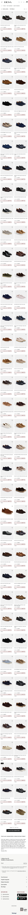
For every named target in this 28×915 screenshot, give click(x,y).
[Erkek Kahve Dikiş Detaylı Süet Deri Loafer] (20, 511)
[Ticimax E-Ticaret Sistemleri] (14, 913)
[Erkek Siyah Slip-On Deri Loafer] (20, 769)
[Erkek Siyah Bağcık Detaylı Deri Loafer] (7, 812)
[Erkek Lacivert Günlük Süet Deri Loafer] (7, 296)
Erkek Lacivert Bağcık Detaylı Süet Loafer (20, 647)
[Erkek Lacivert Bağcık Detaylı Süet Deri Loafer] (7, 683)
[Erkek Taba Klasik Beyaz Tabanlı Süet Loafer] (20, 425)
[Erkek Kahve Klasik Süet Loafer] (20, 82)
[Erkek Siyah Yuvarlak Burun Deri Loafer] (20, 790)
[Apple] (22, 895)
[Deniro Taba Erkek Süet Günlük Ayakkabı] (7, 511)
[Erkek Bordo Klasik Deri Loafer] (7, 17)
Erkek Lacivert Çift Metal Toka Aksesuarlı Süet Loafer (7, 455)
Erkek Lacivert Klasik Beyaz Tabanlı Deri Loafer (20, 326)
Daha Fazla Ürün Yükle (14, 830)
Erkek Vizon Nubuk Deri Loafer (19, 46)
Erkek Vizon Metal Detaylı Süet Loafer (6, 626)
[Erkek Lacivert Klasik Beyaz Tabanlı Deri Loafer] (20, 318)
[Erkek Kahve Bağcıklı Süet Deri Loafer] (20, 576)
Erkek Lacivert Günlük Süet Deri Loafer (6, 304)
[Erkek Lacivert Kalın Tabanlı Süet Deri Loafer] (7, 468)
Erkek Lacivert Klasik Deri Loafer (5, 68)
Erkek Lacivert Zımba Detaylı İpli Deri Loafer (19, 154)
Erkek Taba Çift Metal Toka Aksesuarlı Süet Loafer (7, 412)
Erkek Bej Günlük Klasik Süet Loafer (19, 304)
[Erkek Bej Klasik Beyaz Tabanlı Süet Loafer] (20, 447)
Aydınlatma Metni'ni (21, 870)
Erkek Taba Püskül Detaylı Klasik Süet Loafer (6, 369)
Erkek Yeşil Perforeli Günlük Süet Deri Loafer (6, 283)
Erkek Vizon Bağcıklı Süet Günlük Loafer (20, 819)
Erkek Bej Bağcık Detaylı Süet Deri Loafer (20, 669)
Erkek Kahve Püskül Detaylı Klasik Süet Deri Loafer (20, 755)
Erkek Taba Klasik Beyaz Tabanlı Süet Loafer (19, 433)
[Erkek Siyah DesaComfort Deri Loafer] (20, 683)
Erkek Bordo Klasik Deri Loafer (5, 25)
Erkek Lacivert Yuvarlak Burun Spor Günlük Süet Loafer (7, 154)
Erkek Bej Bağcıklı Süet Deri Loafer (6, 132)
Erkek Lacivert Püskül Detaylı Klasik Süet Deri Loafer (7, 326)
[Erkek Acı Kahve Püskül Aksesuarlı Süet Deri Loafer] (7, 597)
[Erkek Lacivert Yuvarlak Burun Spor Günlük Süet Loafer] (7, 146)
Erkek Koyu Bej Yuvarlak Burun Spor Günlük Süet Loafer (19, 605)
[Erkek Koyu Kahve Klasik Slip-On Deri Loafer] (20, 17)
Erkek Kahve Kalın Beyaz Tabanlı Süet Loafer (20, 283)
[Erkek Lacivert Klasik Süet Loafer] (7, 576)
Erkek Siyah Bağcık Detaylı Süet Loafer (6, 647)
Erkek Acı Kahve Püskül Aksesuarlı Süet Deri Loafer (6, 605)
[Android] (22, 898)
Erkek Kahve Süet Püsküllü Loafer (19, 497)
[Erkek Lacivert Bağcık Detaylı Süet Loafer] (20, 640)
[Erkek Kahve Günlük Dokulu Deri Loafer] (7, 382)
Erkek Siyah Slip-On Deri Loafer (19, 776)
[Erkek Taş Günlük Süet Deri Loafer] (7, 232)
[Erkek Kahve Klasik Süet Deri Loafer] (20, 404)
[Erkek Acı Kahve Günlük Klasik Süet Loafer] (7, 769)
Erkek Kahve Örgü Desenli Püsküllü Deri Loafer (7, 197)
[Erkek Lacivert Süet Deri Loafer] (7, 790)
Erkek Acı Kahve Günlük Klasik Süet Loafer (7, 776)
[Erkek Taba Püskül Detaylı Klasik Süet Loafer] (7, 361)
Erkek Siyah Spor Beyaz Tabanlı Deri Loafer (7, 46)
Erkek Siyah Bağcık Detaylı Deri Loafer (6, 819)
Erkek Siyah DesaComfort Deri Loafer (20, 690)
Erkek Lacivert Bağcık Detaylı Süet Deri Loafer (6, 691)
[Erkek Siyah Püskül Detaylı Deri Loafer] (20, 382)
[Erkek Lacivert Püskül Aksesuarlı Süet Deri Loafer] (20, 125)
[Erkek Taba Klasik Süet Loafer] (7, 82)
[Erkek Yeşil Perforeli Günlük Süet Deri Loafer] (7, 275)
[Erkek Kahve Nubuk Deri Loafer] (7, 554)
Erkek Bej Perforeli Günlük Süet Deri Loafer (7, 755)
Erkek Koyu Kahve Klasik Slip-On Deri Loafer (20, 25)
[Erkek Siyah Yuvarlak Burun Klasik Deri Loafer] (20, 618)
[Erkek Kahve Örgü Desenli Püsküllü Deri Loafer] (7, 189)
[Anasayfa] (2, 5)
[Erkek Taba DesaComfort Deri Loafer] (20, 253)
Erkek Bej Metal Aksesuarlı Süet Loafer (6, 497)
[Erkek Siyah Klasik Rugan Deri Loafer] (7, 253)
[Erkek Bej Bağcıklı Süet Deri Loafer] (7, 125)
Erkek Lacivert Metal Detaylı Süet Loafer (7, 175)
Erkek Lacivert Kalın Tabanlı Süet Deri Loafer (6, 476)
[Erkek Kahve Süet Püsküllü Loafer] (20, 490)
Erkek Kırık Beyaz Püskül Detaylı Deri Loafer (6, 433)
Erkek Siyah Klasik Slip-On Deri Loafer (6, 540)
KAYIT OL (25, 863)
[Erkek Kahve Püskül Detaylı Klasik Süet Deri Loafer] (20, 747)
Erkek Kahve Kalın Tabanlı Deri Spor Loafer (20, 218)
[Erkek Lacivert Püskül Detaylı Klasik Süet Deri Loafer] (7, 318)
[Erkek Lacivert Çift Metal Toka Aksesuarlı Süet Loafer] (7, 447)
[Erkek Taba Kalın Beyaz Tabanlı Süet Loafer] (20, 232)
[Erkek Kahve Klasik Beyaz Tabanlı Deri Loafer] (7, 726)
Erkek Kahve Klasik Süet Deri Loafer (19, 411)
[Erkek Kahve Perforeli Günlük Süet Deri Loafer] (20, 704)
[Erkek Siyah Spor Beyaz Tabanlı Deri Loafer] (7, 39)
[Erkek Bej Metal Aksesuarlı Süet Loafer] (7, 490)
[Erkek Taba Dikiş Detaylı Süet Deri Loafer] (20, 554)
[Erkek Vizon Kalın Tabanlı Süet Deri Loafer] (20, 468)
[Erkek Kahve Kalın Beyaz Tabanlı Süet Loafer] (20, 275)
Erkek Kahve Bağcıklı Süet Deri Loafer (20, 583)
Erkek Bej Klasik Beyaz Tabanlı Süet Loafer (20, 454)
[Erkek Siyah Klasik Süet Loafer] (7, 103)
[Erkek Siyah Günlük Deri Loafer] (20, 533)
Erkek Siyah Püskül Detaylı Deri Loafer (20, 390)
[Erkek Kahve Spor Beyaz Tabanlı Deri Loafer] (20, 60)
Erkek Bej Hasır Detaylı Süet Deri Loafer (20, 347)
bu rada (11, 867)
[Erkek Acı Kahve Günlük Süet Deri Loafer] (20, 726)
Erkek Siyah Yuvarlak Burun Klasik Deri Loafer (20, 627)
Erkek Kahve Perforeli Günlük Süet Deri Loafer (20, 712)
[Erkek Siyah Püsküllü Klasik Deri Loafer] (20, 189)
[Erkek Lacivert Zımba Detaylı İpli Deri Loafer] (20, 146)
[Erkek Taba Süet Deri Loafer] (7, 339)
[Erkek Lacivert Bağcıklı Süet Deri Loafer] (20, 103)
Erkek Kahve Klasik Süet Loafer (19, 89)
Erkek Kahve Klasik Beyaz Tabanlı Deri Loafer (6, 734)
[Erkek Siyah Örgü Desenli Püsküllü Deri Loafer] (20, 168)
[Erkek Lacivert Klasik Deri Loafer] (7, 60)
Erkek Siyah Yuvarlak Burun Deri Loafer (20, 798)
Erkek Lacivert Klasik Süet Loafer (5, 583)
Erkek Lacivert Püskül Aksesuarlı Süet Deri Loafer (20, 133)
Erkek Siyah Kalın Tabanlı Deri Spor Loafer (7, 218)
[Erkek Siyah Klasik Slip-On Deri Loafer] (7, 533)
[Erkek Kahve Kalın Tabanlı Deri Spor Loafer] (20, 211)
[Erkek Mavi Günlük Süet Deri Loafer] (7, 661)
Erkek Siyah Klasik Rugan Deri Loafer (6, 261)
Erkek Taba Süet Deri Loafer (5, 347)
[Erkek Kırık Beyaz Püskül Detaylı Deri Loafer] (7, 425)
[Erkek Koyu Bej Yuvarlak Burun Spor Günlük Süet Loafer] (20, 597)
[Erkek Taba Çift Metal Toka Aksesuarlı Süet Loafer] (7, 404)
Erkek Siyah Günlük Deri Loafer (19, 540)
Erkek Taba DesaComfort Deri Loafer (20, 261)
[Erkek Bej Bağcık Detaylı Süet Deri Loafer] (20, 661)
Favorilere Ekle (12, 12)
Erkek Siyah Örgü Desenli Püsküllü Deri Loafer (20, 176)
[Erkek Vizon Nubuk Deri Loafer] (20, 39)
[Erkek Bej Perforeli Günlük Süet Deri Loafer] (7, 747)
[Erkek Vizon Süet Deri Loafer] (20, 361)
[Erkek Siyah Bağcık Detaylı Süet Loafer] (7, 640)
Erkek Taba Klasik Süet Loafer (5, 89)
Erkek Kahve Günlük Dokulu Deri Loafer (7, 390)
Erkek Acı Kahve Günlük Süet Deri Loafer (20, 733)
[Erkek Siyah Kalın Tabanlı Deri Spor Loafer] (7, 211)
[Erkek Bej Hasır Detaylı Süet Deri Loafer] (20, 339)
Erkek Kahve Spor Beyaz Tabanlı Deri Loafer (19, 68)
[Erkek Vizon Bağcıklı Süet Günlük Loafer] (20, 812)
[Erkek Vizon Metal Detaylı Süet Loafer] (7, 618)
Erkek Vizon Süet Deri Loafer (18, 368)
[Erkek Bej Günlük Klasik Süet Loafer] (20, 296)
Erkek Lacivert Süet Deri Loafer (5, 798)
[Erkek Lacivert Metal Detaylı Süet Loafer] (7, 168)
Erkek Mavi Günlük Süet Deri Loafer (6, 669)
